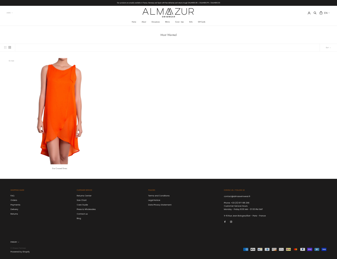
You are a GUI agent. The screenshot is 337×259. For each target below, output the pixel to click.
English (14, 242)
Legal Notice (154, 200)
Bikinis (167, 22)
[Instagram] (231, 221)
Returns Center (84, 195)
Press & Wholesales (86, 209)
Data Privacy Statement (160, 204)
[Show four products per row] (10, 47)
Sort (327, 47)
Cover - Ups (179, 22)
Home (134, 22)
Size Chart (82, 200)
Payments (15, 204)
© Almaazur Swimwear (18, 248)
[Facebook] (225, 221)
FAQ (12, 195)
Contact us (82, 213)
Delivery (14, 209)
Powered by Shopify (20, 251)
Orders (14, 200)
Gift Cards (201, 22)
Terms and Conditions (159, 195)
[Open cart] (321, 12)
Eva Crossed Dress (59, 168)
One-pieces (156, 22)
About (144, 22)
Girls (190, 22)
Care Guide (82, 204)
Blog (79, 218)
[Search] (315, 12)
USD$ (9, 12)
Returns (14, 213)
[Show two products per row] (5, 47)
